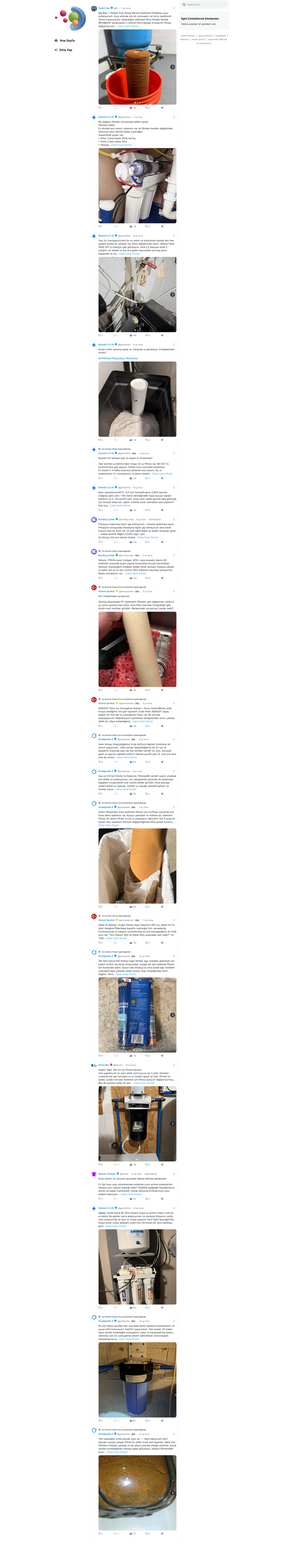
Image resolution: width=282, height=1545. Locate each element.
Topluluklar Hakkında (217, 39)
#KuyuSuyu (118, 358)
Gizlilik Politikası (188, 36)
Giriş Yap (65, 50)
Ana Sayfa (67, 40)
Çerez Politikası (205, 36)
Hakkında (184, 39)
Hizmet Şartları (198, 39)
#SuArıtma (132, 358)
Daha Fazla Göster (128, 26)
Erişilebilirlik (220, 36)
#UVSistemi (104, 358)
